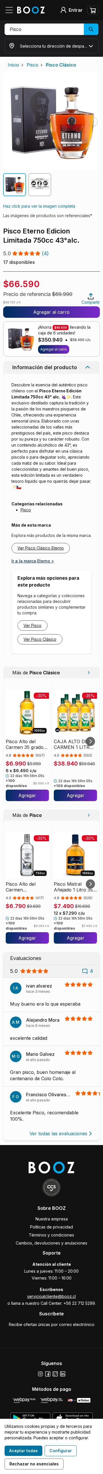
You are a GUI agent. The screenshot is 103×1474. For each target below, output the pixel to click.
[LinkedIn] (62, 1373)
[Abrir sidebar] (11, 10)
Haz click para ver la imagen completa (39, 206)
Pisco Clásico (61, 65)
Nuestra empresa (51, 1218)
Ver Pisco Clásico (39, 639)
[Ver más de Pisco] (88, 815)
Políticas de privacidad (51, 1226)
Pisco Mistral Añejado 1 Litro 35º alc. (74, 887)
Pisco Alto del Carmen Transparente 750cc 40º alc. (22, 887)
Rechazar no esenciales (34, 1463)
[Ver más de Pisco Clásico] (88, 672)
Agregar (27, 795)
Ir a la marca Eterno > (32, 560)
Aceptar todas (23, 1450)
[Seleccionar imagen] (14, 184)
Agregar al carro (51, 312)
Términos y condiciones (51, 1234)
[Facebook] (47, 1373)
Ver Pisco (32, 625)
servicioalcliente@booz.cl (51, 1296)
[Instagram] (40, 1373)
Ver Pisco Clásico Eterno (40, 548)
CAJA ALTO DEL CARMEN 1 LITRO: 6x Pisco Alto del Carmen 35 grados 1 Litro (74, 744)
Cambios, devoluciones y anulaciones (51, 1243)
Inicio (13, 65)
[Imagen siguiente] (93, 121)
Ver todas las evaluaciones (58, 1133)
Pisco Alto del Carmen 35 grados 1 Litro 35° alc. (26, 744)
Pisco (32, 65)
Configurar (60, 1450)
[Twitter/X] (55, 1373)
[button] (51, 29)
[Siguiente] (90, 741)
